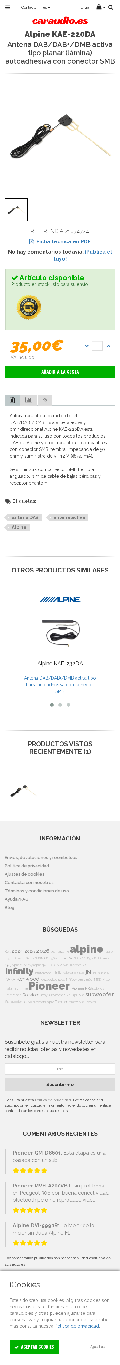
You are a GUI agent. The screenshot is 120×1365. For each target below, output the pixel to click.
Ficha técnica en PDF (62, 242)
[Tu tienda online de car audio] (60, 21)
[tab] (12, 400)
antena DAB (25, 517)
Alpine (19, 527)
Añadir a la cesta (60, 371)
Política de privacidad (53, 1100)
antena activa (69, 517)
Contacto (28, 7)
